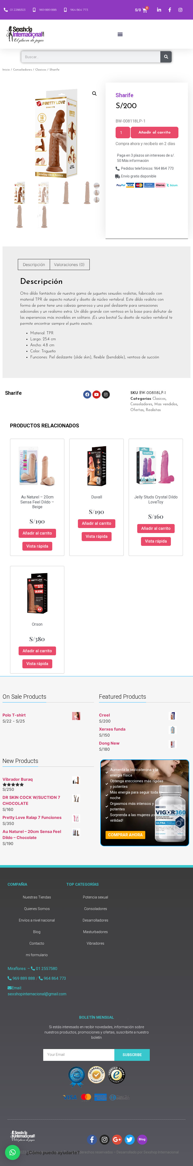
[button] (120, 34)
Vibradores (95, 943)
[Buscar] (166, 56)
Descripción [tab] (34, 264)
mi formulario (37, 955)
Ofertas (137, 410)
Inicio (6, 69)
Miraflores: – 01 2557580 (32, 968)
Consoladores (22, 69)
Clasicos (40, 69)
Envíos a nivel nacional (37, 920)
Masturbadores (95, 932)
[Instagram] (106, 395)
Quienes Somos (37, 909)
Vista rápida (37, 546)
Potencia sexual (95, 897)
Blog (36, 932)
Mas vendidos (165, 404)
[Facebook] (87, 395)
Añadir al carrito (154, 133)
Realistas (153, 410)
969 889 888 (23, 978)
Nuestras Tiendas (37, 897)
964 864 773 (54, 978)
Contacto (36, 943)
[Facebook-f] (92, 1140)
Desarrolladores (95, 920)
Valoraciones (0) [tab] (69, 264)
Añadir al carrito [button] (37, 533)
